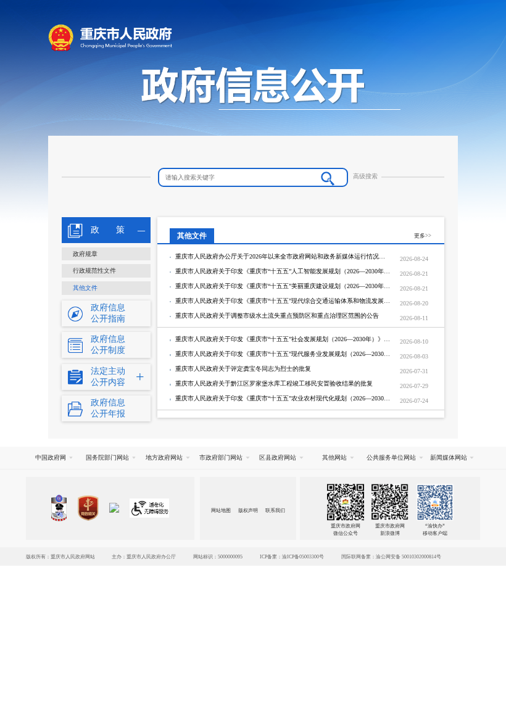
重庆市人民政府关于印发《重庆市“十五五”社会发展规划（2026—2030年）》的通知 (283, 339)
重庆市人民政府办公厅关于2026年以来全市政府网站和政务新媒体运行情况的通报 (283, 256)
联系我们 (275, 510)
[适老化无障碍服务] (149, 507)
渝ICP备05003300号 (303, 556)
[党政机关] (88, 508)
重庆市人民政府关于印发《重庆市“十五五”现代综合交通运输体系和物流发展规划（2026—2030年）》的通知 (283, 300)
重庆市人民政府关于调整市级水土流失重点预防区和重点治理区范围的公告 (277, 315)
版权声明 (248, 510)
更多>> (422, 236)
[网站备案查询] (59, 508)
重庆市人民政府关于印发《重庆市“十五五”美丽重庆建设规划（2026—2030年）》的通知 (283, 286)
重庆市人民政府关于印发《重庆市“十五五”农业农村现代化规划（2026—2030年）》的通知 (283, 398)
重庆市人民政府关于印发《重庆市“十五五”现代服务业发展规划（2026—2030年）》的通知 (283, 353)
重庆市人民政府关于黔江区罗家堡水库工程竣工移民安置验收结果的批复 (274, 383)
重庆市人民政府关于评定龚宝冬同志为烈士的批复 (243, 368)
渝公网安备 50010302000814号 (408, 556)
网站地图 (221, 510)
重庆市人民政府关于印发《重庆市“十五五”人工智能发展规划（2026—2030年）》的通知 (283, 271)
